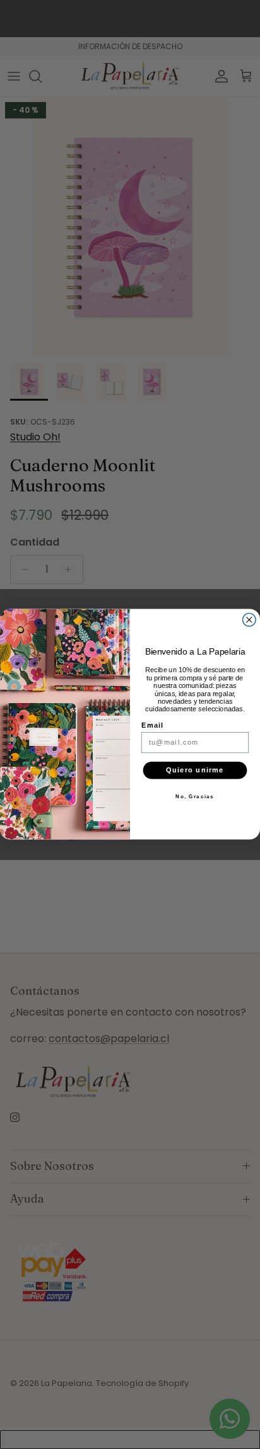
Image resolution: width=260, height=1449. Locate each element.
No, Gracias (194, 797)
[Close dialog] (249, 620)
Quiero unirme (195, 770)
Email (152, 726)
